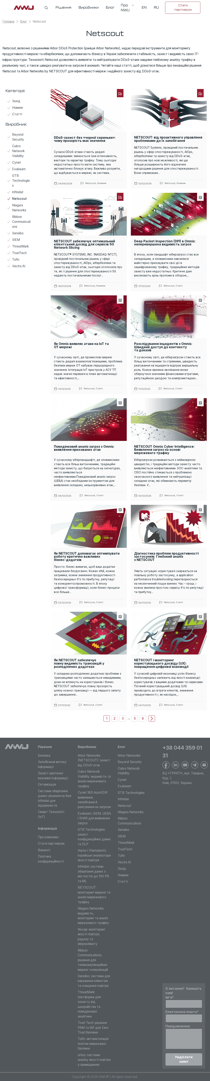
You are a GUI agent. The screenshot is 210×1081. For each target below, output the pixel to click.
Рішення (45, 747)
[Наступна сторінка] (151, 718)
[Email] (204, 765)
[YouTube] (185, 765)
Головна (8, 21)
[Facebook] (166, 765)
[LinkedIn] (175, 765)
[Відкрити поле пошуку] (46, 8)
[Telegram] (194, 765)
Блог (23, 21)
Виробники (87, 747)
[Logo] (17, 746)
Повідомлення (177, 1026)
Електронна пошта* (182, 1012)
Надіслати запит (184, 1059)
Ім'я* (169, 997)
